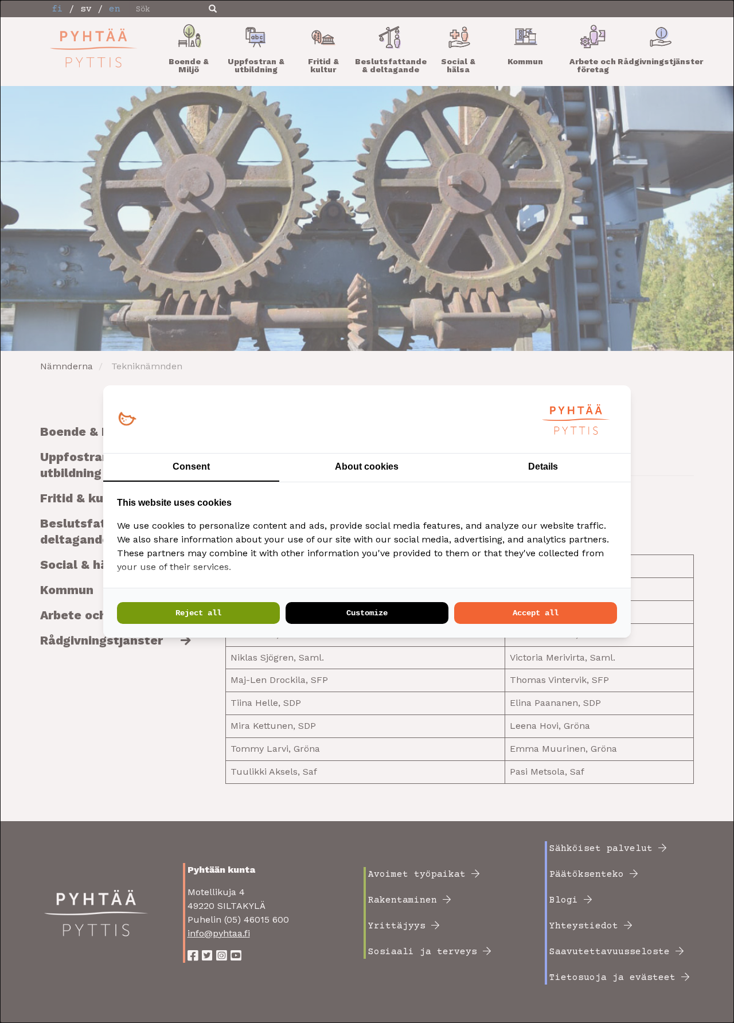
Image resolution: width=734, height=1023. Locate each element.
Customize (367, 613)
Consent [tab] (191, 466)
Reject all (198, 613)
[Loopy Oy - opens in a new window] (127, 419)
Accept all (536, 613)
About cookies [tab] (367, 466)
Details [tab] (543, 466)
